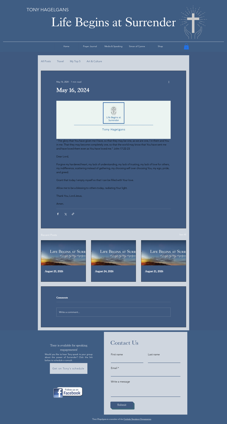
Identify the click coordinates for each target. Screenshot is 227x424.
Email (114, 368)
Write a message (120, 381)
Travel (60, 61)
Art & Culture (94, 61)
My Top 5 (75, 61)
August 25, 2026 (54, 271)
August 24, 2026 (104, 271)
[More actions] (169, 82)
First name (117, 354)
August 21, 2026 (154, 271)
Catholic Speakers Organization (137, 419)
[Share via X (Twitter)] (65, 213)
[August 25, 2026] (63, 252)
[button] (186, 46)
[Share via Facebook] (57, 213)
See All (182, 234)
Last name (154, 354)
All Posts (46, 61)
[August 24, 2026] (113, 252)
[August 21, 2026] (163, 252)
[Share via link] (72, 213)
